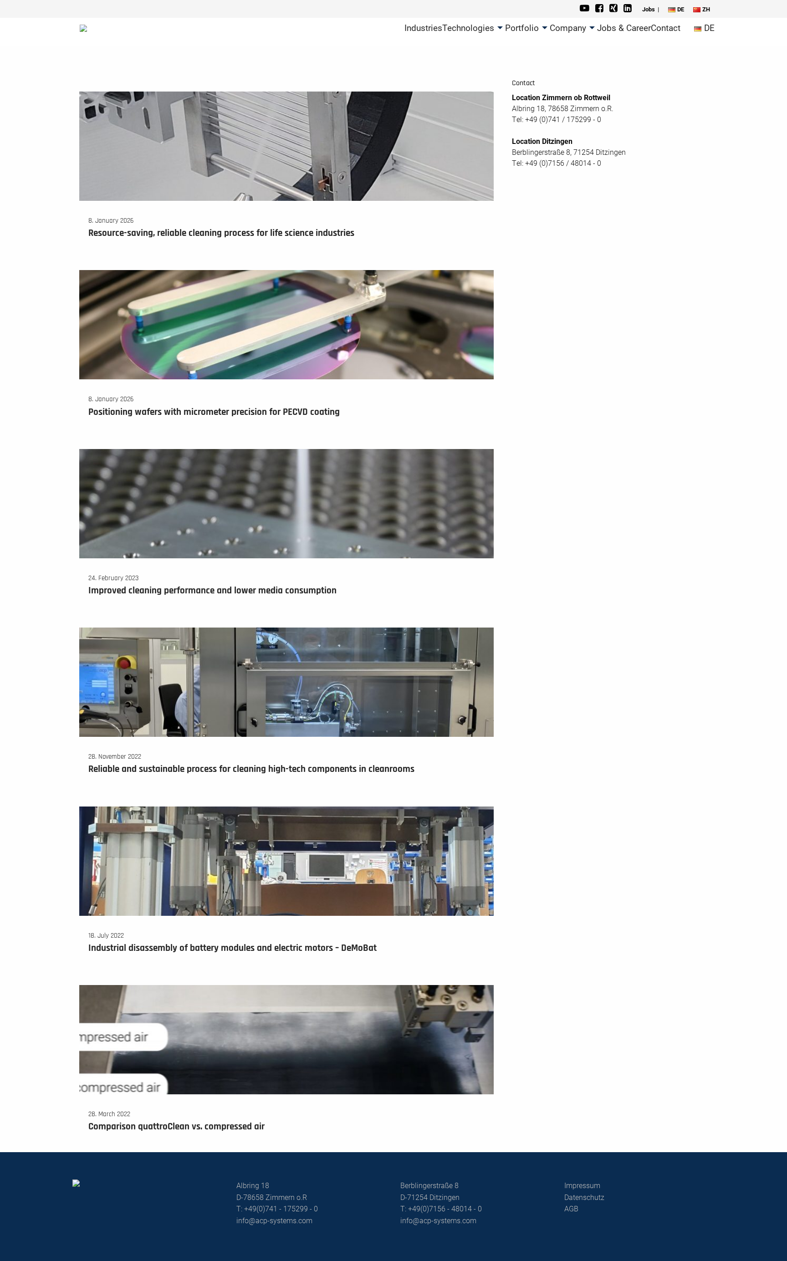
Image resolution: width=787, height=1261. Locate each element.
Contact (665, 27)
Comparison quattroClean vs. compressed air (176, 1127)
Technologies (468, 27)
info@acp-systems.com (274, 1220)
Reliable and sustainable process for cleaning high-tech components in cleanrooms (251, 769)
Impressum (582, 1185)
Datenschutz (584, 1197)
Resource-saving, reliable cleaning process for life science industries (221, 233)
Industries (423, 27)
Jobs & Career (624, 27)
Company (568, 27)
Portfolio (522, 27)
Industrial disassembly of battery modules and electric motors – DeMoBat (232, 948)
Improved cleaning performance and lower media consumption (212, 591)
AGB (571, 1208)
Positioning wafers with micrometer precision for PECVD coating (214, 412)
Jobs (648, 9)
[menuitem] (423, 27)
